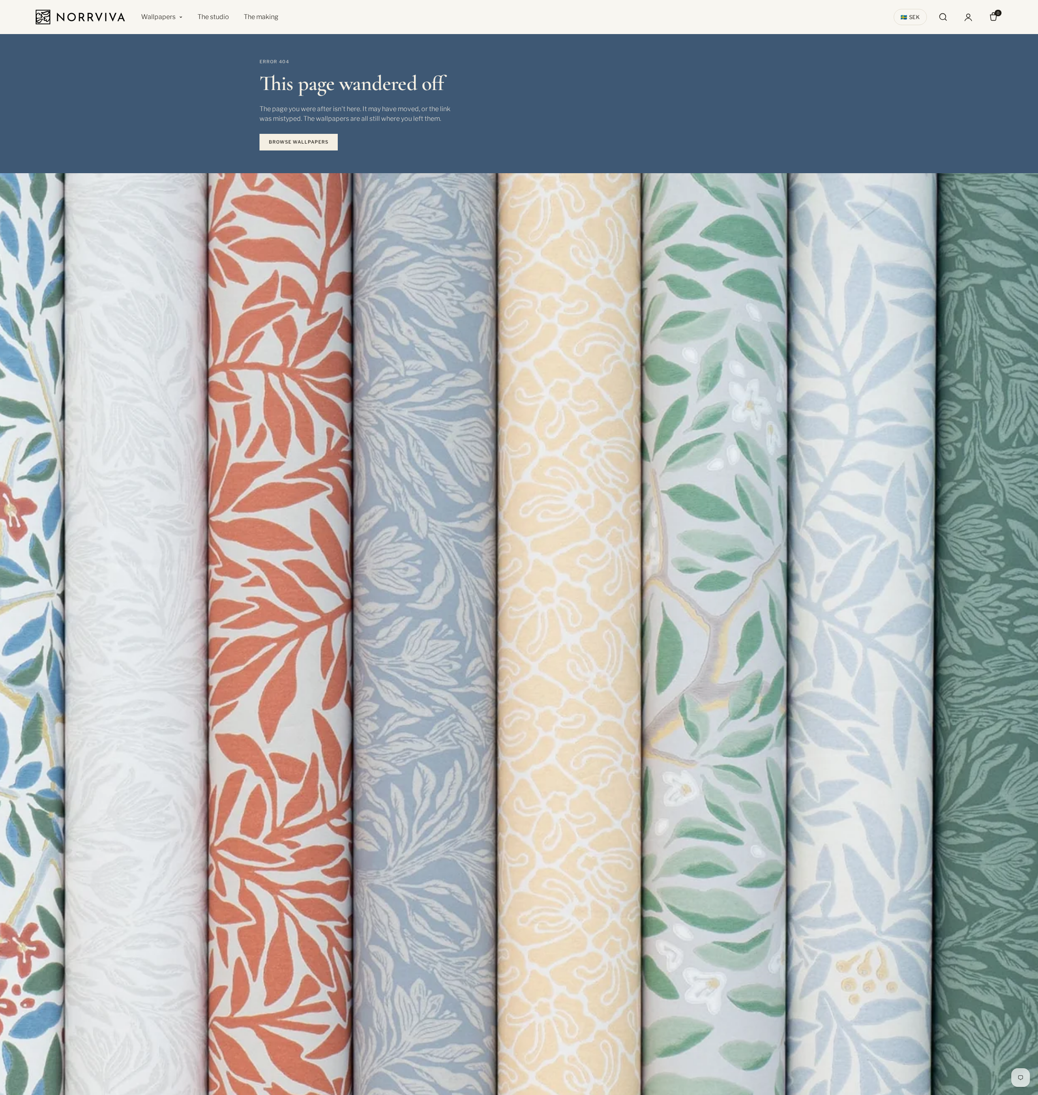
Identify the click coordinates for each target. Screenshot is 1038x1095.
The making (261, 17)
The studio (213, 17)
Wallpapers (158, 17)
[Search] (943, 17)
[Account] (968, 17)
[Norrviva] (80, 17)
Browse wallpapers (298, 142)
